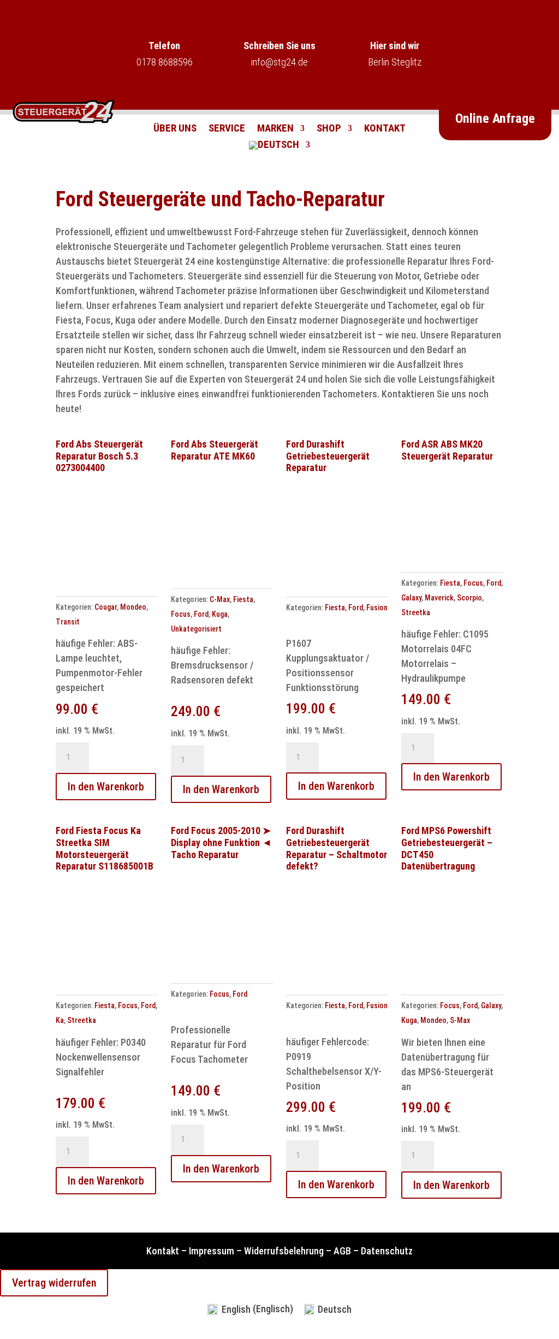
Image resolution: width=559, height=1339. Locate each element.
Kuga (220, 614)
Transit (68, 621)
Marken (275, 129)
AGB (342, 1251)
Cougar (105, 607)
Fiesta (243, 599)
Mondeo (133, 607)
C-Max (220, 599)
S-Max (460, 1020)
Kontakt (385, 129)
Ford (201, 614)
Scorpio (469, 597)
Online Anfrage (495, 118)
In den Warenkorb (106, 786)
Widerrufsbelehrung (284, 1251)
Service (227, 129)
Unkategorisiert (196, 628)
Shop (329, 129)
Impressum (211, 1251)
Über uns (175, 129)
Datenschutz (387, 1251)
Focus (181, 614)
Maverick (439, 597)
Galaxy (411, 597)
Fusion (377, 607)
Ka (60, 1020)
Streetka (415, 612)
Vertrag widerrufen (54, 1282)
